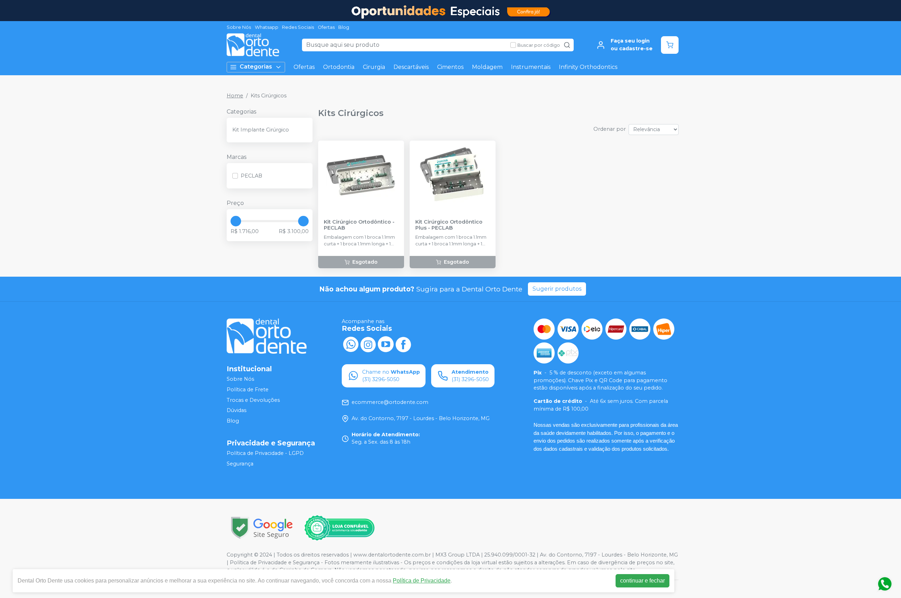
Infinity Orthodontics (588, 67)
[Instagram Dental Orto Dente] (368, 344)
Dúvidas (236, 410)
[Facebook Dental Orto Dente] (403, 344)
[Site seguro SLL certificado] (262, 527)
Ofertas (326, 27)
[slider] (236, 221)
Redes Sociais (298, 27)
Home (235, 95)
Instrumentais (530, 67)
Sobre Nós (239, 27)
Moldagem (487, 67)
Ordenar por (609, 129)
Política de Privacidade (421, 581)
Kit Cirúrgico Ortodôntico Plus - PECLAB (449, 225)
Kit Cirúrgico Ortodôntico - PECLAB (359, 225)
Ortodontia (338, 67)
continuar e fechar (642, 581)
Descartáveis (411, 67)
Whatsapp (266, 27)
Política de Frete (248, 389)
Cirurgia (374, 67)
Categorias (256, 66)
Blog (343, 27)
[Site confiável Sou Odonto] (339, 528)
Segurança (240, 464)
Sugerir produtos (557, 288)
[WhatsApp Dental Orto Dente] (350, 344)
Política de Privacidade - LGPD (265, 453)
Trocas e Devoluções (253, 400)
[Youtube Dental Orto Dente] (386, 344)
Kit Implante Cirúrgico (260, 130)
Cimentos (450, 67)
